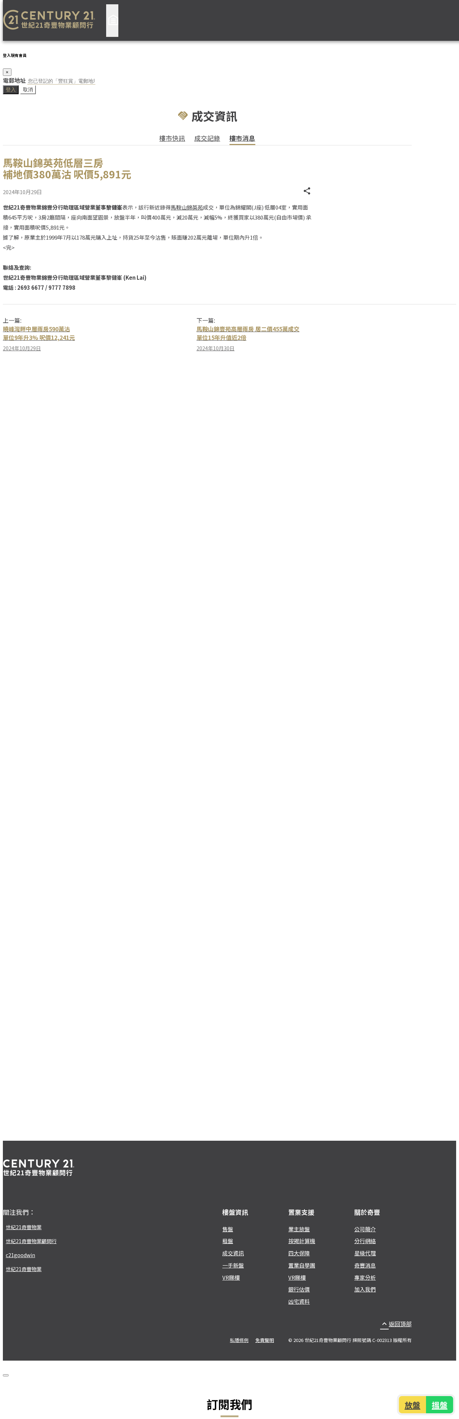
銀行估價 (299, 1289)
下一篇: (206, 320)
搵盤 (439, 1404)
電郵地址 (14, 80)
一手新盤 (233, 1265)
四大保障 (299, 1253)
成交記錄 (207, 138)
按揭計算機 (301, 1241)
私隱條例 (239, 1340)
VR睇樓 (231, 1277)
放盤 (413, 1404)
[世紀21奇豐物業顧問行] (49, 20)
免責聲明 (264, 1340)
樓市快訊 (172, 138)
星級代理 (365, 1253)
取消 (28, 89)
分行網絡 (365, 1241)
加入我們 (365, 1289)
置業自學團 (301, 1265)
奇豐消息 (365, 1265)
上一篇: (12, 320)
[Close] (6, 1375)
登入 (11, 89)
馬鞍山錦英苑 (187, 207)
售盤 (227, 1229)
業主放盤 (299, 1229)
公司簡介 (365, 1229)
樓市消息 (242, 138)
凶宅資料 (299, 1301)
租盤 (227, 1241)
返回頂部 (396, 1323)
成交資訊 (233, 1253)
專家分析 (365, 1277)
